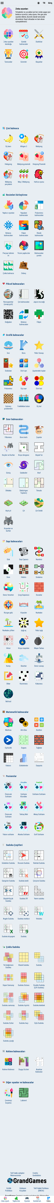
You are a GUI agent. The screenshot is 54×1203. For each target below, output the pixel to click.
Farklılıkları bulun (24, 406)
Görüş (8, 473)
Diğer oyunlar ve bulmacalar (20, 1082)
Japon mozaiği (39, 302)
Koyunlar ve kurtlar (8, 529)
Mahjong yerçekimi (8, 183)
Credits (35, 1173)
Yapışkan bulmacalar (24, 214)
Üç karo (8, 146)
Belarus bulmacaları (8, 234)
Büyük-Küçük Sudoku (8, 899)
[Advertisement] (27, 95)
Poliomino (8, 388)
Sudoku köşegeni (8, 936)
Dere (8, 577)
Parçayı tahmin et (8, 254)
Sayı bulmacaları (14, 541)
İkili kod (8, 701)
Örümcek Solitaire (8, 795)
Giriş (50, 3)
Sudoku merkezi (24, 919)
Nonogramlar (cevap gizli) (8, 303)
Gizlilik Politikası (8, 1189)
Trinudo (39, 490)
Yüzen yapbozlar (24, 253)
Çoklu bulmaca (8, 273)
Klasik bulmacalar (39, 234)
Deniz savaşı (39, 666)
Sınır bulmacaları (14, 419)
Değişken (8, 322)
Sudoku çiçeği (8, 1041)
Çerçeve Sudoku (39, 881)
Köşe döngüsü (23, 455)
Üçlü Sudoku (39, 1023)
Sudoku (23, 936)
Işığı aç (23, 630)
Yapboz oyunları (8, 213)
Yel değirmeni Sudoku (8, 966)
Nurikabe (39, 613)
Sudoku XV (24, 898)
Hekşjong (8, 164)
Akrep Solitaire (39, 814)
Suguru (23, 748)
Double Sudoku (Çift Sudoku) (39, 986)
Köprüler (24, 613)
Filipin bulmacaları (23, 234)
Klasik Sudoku (23, 965)
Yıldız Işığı (39, 630)
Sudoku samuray (8, 1005)
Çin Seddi (39, 510)
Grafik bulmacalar (15, 335)
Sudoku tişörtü (23, 1005)
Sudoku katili (23, 881)
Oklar (8, 684)
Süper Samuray (8, 985)
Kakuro (8, 765)
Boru (23, 353)
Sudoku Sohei (8, 1023)
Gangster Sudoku (8, 881)
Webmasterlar (15, 1175)
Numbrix (39, 559)
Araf (39, 473)
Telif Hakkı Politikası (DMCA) (41, 1189)
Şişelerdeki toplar (39, 371)
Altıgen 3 (23, 146)
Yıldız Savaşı (39, 353)
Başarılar (39, 62)
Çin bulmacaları (23, 302)
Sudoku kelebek (39, 1005)
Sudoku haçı (23, 1023)
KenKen (39, 730)
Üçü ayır (24, 388)
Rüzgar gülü (8, 613)
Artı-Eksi (24, 730)
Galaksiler (23, 473)
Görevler (24, 62)
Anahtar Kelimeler (39, 1070)
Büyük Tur (39, 455)
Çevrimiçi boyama (8, 1101)
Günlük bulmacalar (24, 43)
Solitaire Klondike (23, 795)
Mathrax (8, 730)
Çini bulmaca (12, 128)
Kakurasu (39, 684)
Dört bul (39, 388)
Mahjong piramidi (23, 164)
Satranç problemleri (8, 407)
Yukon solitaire (8, 834)
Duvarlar (39, 595)
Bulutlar (24, 666)
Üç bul (39, 406)
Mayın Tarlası (39, 648)
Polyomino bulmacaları (39, 214)
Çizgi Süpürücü (23, 595)
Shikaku (8, 490)
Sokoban (8, 371)
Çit (24, 510)
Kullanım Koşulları (23, 1189)
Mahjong (39, 146)
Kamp (8, 666)
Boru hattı (23, 437)
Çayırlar (39, 437)
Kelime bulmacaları (15, 1051)
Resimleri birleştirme (16, 194)
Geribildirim (37, 1175)
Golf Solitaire (39, 834)
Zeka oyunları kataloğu (8, 43)
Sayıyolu (39, 765)
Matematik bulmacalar (17, 712)
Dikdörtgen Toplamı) (24, 491)
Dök (8, 559)
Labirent (24, 1100)
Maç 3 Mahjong (23, 182)
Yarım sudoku (39, 898)
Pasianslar (11, 776)
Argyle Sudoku (8, 919)
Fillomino (8, 437)
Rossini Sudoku (23, 863)
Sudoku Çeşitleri (14, 845)
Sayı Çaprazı (23, 559)
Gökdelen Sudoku (8, 863)
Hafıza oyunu (39, 182)
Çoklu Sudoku (13, 947)
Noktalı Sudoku (39, 863)
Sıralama (39, 577)
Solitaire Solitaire (39, 794)
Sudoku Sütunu (23, 985)
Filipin (39, 322)
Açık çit (8, 510)
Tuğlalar (39, 748)
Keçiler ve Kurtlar (8, 455)
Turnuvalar (8, 62)
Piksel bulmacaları (15, 283)
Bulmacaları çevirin (39, 254)
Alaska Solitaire (24, 834)
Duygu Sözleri (24, 1069)
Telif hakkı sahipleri (17, 1173)
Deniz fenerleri (8, 595)
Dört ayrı (24, 371)
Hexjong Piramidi (39, 164)
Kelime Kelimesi (8, 1069)
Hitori (8, 648)
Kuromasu (24, 684)
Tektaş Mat (24, 814)
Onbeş (23, 273)
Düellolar (39, 42)
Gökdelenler (23, 765)
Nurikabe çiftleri (8, 630)
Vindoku (39, 919)
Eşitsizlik (8, 748)
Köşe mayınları (23, 648)
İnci (8, 353)
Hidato (23, 577)
